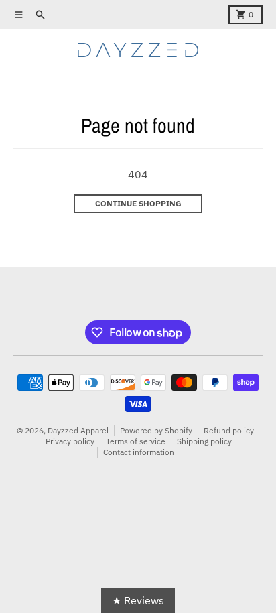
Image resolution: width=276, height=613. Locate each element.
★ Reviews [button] (138, 600)
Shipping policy (204, 441)
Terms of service (135, 441)
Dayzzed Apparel (78, 430)
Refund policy (229, 430)
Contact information (138, 452)
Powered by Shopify (156, 430)
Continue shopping (138, 203)
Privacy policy (70, 441)
